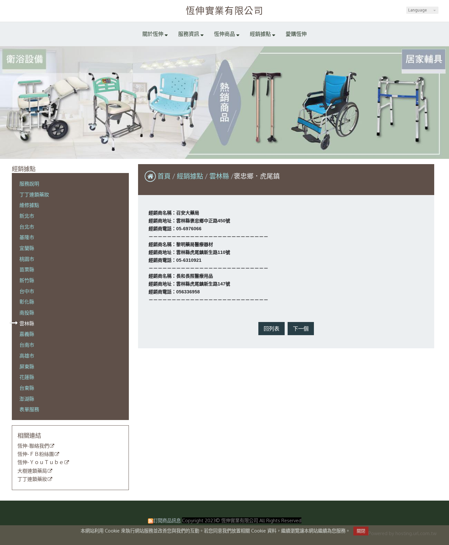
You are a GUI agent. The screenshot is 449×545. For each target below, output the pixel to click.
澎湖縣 (26, 398)
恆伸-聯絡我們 (33, 446)
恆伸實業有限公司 (225, 10)
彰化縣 (26, 301)
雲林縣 (26, 323)
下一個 (301, 328)
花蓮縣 (26, 377)
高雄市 (26, 355)
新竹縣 (26, 280)
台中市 (26, 291)
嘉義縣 (26, 334)
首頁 (164, 176)
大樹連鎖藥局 (32, 471)
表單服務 (29, 409)
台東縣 (26, 387)
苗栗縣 (26, 269)
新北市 (26, 215)
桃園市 (26, 259)
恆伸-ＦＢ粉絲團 (35, 454)
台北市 (26, 226)
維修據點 (29, 205)
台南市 (26, 344)
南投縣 (26, 312)
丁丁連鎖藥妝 (34, 194)
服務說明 (29, 183)
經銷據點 (191, 176)
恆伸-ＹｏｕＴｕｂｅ (40, 462)
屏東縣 (26, 366)
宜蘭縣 (26, 248)
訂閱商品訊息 (167, 520)
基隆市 (26, 237)
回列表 (271, 328)
